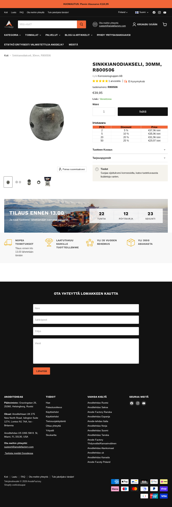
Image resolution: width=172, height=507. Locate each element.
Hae (48, 402)
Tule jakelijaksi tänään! (58, 12)
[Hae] (81, 24)
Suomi (142, 12)
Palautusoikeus (54, 407)
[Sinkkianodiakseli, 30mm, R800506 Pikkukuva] (18, 182)
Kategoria (11, 35)
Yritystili (50, 430)
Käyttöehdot (52, 412)
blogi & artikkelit (78, 35)
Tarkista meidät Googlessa (18, 453)
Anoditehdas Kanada (99, 457)
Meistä (73, 44)
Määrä (96, 104)
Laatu (13, 12)
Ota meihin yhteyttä (35, 12)
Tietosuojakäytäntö (56, 421)
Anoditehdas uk (96, 452)
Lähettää (41, 371)
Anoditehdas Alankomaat (101, 448)
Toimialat (32, 35)
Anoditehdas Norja (97, 425)
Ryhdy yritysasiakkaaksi (114, 35)
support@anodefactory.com (112, 26)
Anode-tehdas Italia (98, 421)
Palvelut (52, 35)
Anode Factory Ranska (100, 412)
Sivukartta (51, 435)
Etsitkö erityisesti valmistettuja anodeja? (34, 44)
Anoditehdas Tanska (98, 435)
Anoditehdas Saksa (98, 407)
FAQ (22, 12)
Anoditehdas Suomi (98, 430)
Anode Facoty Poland (99, 462)
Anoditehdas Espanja (99, 416)
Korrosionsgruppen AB (110, 76)
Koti (6, 12)
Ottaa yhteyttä (53, 425)
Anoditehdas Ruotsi (98, 402)
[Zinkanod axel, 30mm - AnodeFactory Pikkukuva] (8, 182)
